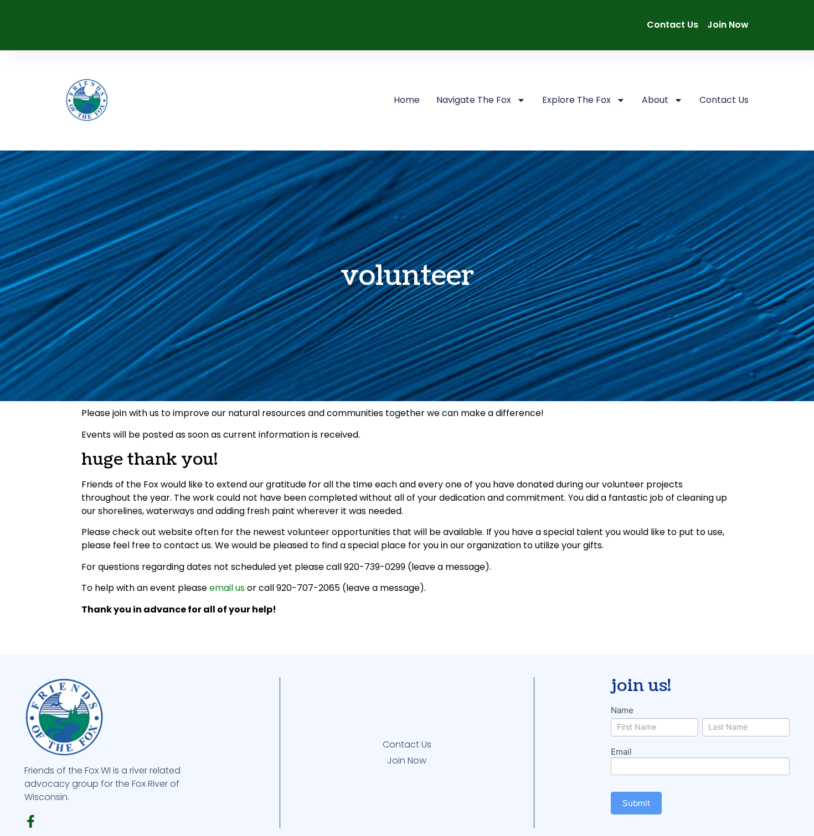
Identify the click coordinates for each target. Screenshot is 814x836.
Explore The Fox (576, 100)
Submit (636, 803)
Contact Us (724, 100)
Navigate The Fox (473, 100)
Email (621, 752)
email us (227, 587)
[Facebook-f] (30, 821)
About (655, 100)
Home (407, 100)
